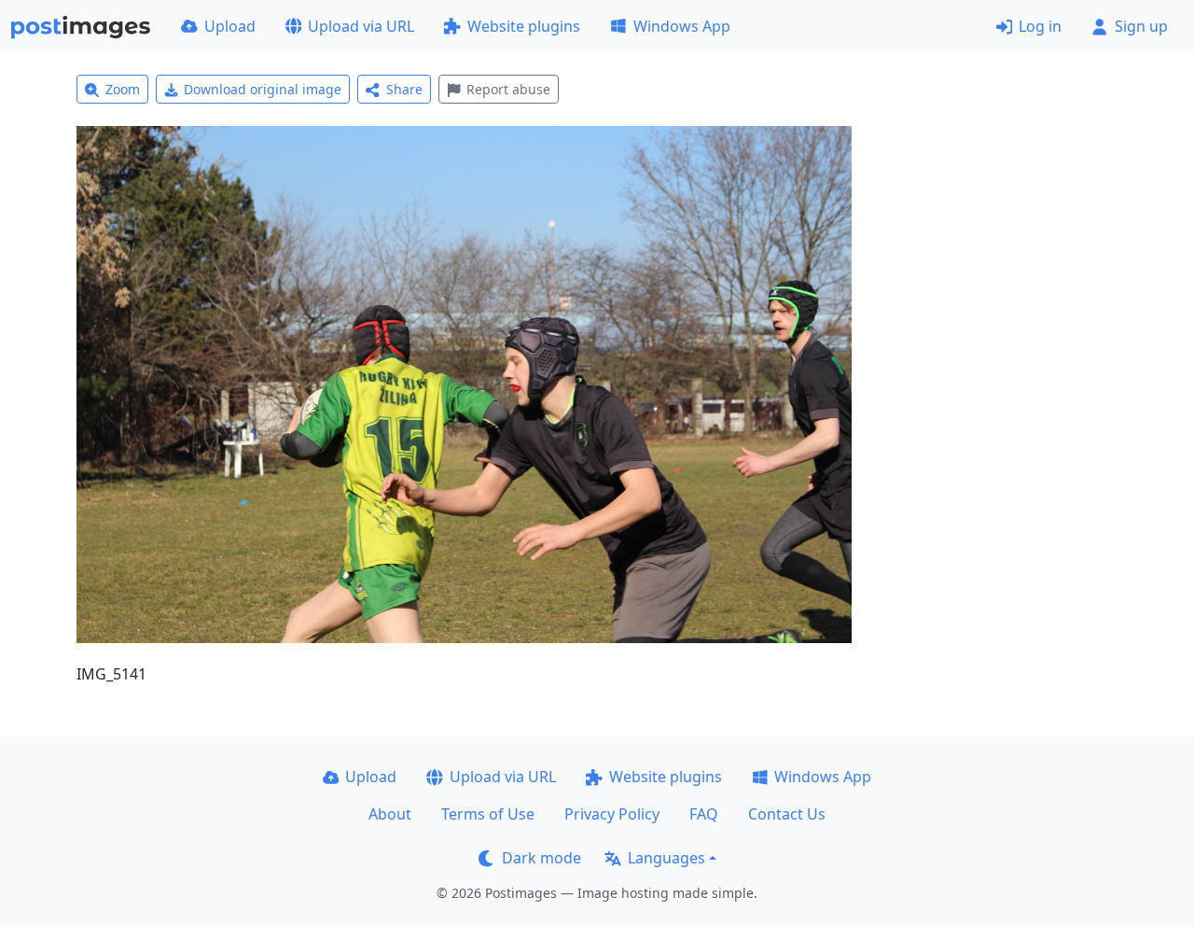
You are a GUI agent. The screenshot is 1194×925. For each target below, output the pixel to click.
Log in (1040, 26)
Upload (230, 26)
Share (404, 89)
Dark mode (541, 858)
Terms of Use (488, 814)
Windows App (681, 26)
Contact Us (787, 814)
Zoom (122, 89)
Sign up (1141, 26)
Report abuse (508, 89)
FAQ (703, 814)
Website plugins (523, 26)
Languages (666, 858)
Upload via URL (361, 26)
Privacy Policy (611, 814)
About (389, 814)
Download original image (262, 89)
